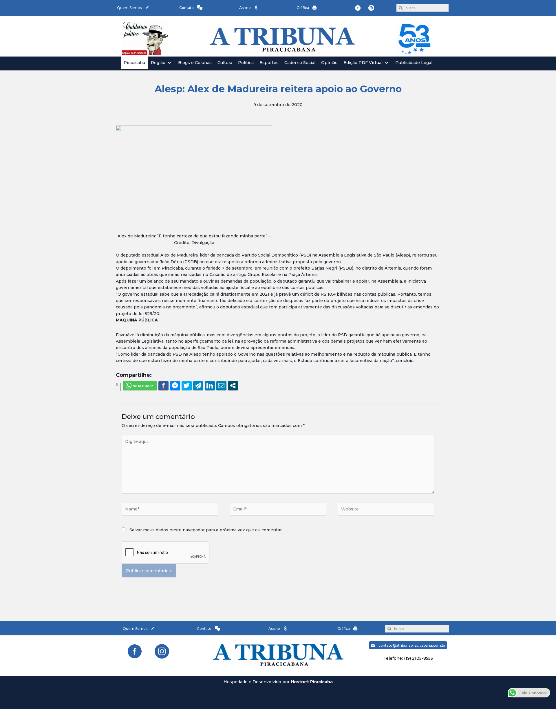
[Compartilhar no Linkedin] (210, 385)
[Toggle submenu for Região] (169, 62)
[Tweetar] (187, 385)
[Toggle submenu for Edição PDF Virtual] (386, 62)
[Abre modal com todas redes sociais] (233, 385)
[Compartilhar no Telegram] (198, 385)
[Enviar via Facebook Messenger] (175, 385)
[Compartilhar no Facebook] (163, 385)
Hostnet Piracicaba (312, 681)
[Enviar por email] (221, 385)
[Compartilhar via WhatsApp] (140, 385)
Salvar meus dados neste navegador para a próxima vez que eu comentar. (206, 529)
